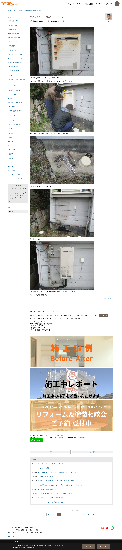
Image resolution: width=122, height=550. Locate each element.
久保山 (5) (12, 149)
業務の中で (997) (14, 21)
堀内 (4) (11, 137)
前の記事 (50, 452)
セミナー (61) (13, 41)
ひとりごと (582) (14, 106)
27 (20, 197)
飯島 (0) (11, 166)
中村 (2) (11, 145)
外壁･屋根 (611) (13, 66)
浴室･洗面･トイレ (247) (15, 58)
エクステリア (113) (14, 86)
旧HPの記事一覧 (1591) (15, 111)
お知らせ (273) (13, 25)
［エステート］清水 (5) (15, 174)
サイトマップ (12, 536)
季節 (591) (12, 98)
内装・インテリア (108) (15, 62)
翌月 (25, 201)
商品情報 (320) (13, 29)
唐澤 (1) (11, 158)
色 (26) (11, 75)
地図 (37, 530)
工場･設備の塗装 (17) (15, 90)
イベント (80, 4)
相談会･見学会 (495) (14, 37)
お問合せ (71, 4)
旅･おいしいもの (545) (15, 102)
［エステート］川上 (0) (15, 179)
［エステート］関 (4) (15, 170)
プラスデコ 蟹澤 (107, 298)
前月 (10, 201)
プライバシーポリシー (50, 545)
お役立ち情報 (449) (14, 33)
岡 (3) (10, 129)
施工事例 (99, 4)
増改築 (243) (12, 50)
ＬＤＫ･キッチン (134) (15, 54)
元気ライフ (108, 4)
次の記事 (92, 452)
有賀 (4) (11, 141)
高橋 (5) (11, 133)
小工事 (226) (12, 94)
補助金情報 (89, 4)
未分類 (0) (12, 115)
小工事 (63, 21)
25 (15, 197)
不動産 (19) (12, 46)
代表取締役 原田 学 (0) (15, 124)
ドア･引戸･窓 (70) (14, 71)
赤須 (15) (11, 162)
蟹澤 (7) (11, 154)
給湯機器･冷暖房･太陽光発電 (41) (16, 80)
